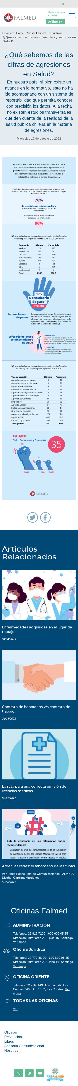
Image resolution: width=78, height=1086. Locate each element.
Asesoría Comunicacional (24, 1046)
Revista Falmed (36, 33)
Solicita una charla (56, 14)
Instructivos (55, 33)
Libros (9, 1041)
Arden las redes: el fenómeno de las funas (38, 866)
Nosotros (11, 1050)
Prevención (13, 1037)
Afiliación (55, 21)
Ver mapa (19, 942)
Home (20, 33)
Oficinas (10, 1032)
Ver (15, 1009)
